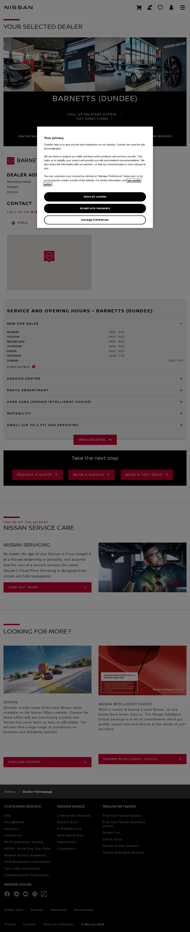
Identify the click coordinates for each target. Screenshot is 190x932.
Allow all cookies (95, 196)
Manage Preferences (95, 219)
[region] (95, 177)
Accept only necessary (95, 208)
